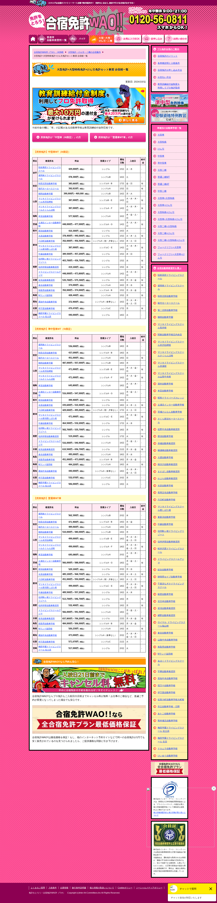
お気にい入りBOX (128, 39)
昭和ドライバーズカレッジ (171, 398)
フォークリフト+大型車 (169, 247)
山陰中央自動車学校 (167, 639)
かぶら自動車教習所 (167, 478)
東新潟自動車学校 (166, 517)
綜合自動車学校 (165, 569)
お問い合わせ (176, 39)
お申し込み (153, 39)
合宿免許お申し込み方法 (170, 70)
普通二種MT (164, 177)
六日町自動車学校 (46, 241)
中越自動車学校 (45, 254)
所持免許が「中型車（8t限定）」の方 (61, 137)
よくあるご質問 (38, 888)
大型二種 (162, 170)
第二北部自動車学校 (167, 310)
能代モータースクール (48, 188)
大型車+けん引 (165, 205)
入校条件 (52, 888)
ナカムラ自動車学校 (167, 748)
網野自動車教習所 (166, 615)
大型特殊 (162, 142)
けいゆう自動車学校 (167, 755)
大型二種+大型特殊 (167, 226)
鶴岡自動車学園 (45, 193)
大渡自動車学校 (165, 457)
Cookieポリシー (125, 888)
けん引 (161, 149)
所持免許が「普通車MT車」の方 (115, 137)
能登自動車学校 (165, 594)
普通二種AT (163, 184)
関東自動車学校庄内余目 (170, 334)
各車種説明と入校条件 (169, 63)
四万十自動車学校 (166, 685)
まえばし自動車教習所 (169, 471)
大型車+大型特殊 (166, 198)
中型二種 (162, 191)
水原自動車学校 (45, 236)
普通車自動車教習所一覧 (53, 39)
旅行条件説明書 (79, 888)
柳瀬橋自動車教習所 (167, 450)
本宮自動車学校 (45, 216)
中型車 (161, 156)
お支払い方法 (164, 77)
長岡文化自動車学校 (167, 492)
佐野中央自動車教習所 (169, 429)
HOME (33, 39)
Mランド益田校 (45, 295)
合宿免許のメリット (167, 56)
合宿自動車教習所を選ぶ (169, 268)
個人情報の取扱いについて (102, 888)
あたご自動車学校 (166, 713)
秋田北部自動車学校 (47, 183)
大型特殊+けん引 (166, 212)
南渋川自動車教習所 (167, 464)
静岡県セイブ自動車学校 (170, 576)
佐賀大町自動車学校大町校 (171, 699)
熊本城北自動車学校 (167, 720)
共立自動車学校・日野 (169, 706)
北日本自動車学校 (166, 601)
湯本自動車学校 (165, 383)
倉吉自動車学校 (45, 285)
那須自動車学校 (45, 231)
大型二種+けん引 (166, 233)
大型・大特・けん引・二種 (101, 39)
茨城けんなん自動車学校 (170, 412)
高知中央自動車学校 (47, 302)
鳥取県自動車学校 (46, 290)
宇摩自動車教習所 (166, 671)
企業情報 (64, 888)
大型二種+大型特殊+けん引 (171, 240)
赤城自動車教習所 (166, 443)
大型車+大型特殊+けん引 (170, 219)
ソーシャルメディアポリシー (149, 888)
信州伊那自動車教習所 (48, 267)
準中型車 (162, 163)
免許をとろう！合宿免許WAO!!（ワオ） (47, 893)
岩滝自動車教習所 (46, 280)
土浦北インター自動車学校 (171, 404)
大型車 (161, 135)
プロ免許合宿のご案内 (168, 49)
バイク (79, 39)
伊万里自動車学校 (46, 308)
